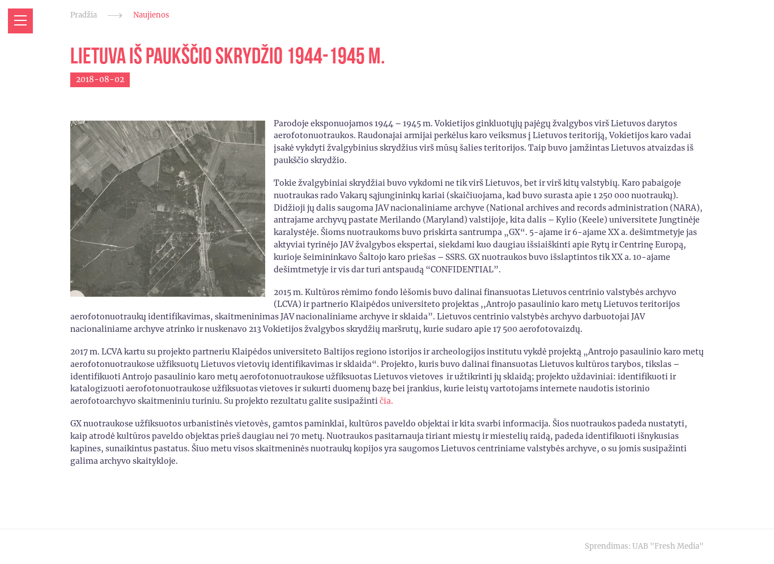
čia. (386, 401)
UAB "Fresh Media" (668, 546)
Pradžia (83, 15)
